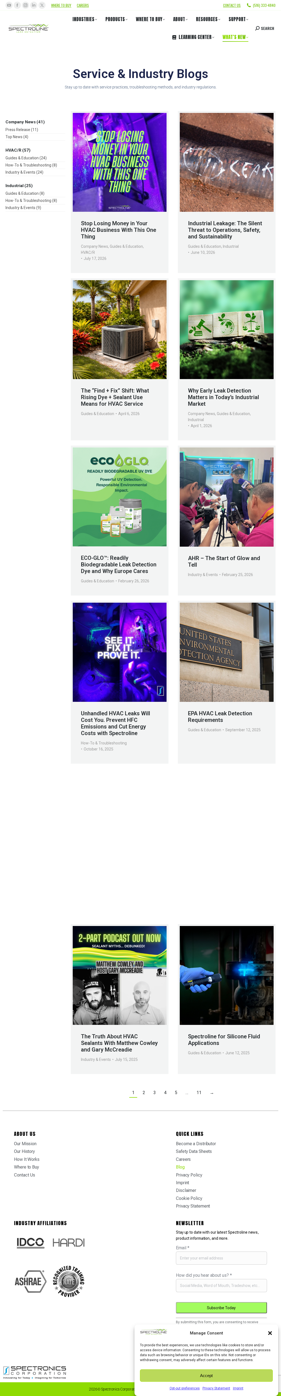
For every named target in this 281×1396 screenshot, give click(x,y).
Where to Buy (61, 5)
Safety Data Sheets (194, 1151)
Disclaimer (186, 1190)
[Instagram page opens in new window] (25, 5)
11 (198, 1092)
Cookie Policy (189, 1198)
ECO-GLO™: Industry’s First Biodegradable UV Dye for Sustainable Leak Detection (115, 888)
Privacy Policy (189, 1175)
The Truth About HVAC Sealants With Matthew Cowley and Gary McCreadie (119, 1043)
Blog (180, 1167)
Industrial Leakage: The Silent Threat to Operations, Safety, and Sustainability (225, 230)
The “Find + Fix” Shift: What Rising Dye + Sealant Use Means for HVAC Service (115, 397)
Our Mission (25, 1143)
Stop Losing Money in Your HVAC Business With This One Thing (118, 230)
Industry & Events (203, 574)
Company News (94, 246)
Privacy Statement (216, 1388)
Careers (83, 5)
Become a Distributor (196, 1143)
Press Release (93, 904)
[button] (270, 1333)
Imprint (238, 1388)
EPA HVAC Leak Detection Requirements (220, 716)
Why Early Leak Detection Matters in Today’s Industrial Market (223, 397)
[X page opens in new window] (42, 5)
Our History (24, 1151)
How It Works (27, 1159)
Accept (206, 1375)
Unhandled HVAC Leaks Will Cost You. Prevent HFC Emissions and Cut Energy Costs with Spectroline (115, 723)
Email (182, 1247)
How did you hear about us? (204, 1275)
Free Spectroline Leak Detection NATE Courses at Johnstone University (222, 888)
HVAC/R (88, 252)
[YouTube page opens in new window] (9, 5)
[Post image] (120, 162)
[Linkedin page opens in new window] (33, 5)
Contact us (232, 5)
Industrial (231, 246)
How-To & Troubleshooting (104, 743)
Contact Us (24, 1175)
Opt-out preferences (185, 1388)
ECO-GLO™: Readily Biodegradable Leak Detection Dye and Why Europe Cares (118, 564)
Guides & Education (126, 246)
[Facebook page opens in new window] (17, 5)
